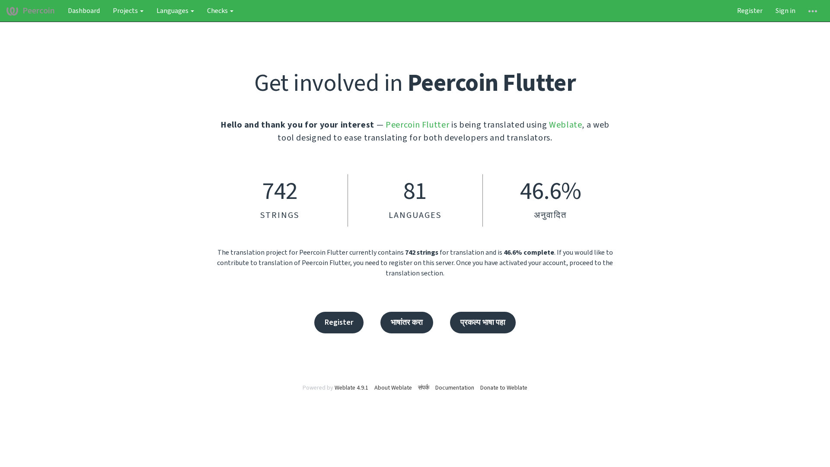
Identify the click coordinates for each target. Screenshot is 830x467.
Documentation (454, 388)
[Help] (813, 11)
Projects (126, 11)
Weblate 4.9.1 (351, 388)
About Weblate (393, 388)
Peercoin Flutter (417, 125)
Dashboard (84, 11)
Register (750, 11)
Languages (173, 11)
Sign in (785, 11)
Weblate (565, 125)
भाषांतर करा (407, 322)
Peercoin (38, 11)
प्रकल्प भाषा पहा (482, 322)
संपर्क (423, 388)
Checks (218, 11)
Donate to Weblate (503, 388)
